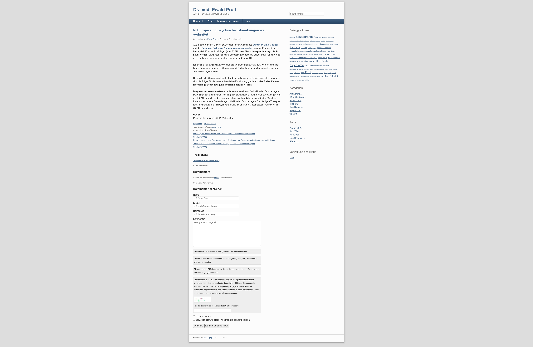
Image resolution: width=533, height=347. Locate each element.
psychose (308, 65)
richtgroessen (317, 69)
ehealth (304, 47)
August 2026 (296, 128)
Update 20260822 (200, 137)
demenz (316, 44)
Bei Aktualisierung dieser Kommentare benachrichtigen (223, 320)
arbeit (301, 41)
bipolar (323, 41)
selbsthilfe (297, 73)
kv (313, 58)
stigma (321, 73)
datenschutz (308, 44)
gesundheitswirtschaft (313, 51)
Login (247, 21)
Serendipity (207, 337)
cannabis (299, 44)
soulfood (306, 72)
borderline (293, 44)
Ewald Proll (211, 39)
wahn (318, 76)
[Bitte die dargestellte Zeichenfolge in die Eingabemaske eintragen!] (202, 299)
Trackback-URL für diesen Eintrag (206, 161)
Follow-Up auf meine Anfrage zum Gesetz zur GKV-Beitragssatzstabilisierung (224, 134)
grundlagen (331, 51)
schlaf (291, 73)
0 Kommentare (210, 124)
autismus (306, 41)
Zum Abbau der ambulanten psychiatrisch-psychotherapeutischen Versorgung (224, 144)
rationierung (326, 65)
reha (311, 69)
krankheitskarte (305, 58)
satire (335, 69)
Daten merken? (203, 316)
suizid (334, 73)
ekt (309, 48)
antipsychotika (294, 41)
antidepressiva (329, 37)
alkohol (317, 37)
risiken (331, 69)
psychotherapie (317, 65)
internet (305, 54)
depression (324, 44)
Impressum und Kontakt (228, 21)
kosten (321, 54)
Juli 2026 (294, 131)
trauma (297, 76)
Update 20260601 (200, 147)
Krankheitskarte (298, 97)
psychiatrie (216, 127)
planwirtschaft (306, 61)
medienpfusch (322, 58)
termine (292, 76)
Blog (210, 21)
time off (293, 114)
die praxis (295, 47)
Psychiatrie (197, 124)
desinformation (334, 44)
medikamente (334, 58)
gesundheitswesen (297, 51)
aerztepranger (305, 36)
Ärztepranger (296, 94)
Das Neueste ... (297, 138)
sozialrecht (315, 73)
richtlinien (325, 69)
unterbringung (304, 76)
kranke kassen (329, 54)
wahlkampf (313, 76)
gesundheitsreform (324, 48)
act (291, 37)
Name (196, 195)
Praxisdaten (295, 100)
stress (325, 73)
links (315, 58)
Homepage (198, 211)
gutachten (293, 54)
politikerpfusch (320, 61)
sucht (329, 73)
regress (306, 69)
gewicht (324, 51)
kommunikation (313, 54)
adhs (293, 37)
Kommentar (199, 219)
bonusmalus (329, 41)
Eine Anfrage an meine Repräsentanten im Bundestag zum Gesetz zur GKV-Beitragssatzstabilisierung (234, 140)
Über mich (198, 21)
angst (322, 37)
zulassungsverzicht (303, 80)
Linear (216, 178)
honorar (300, 54)
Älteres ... (294, 141)
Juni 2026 (294, 135)
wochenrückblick (329, 76)
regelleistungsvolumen (297, 69)
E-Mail (196, 203)
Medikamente (297, 107)
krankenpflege (294, 58)
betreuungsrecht (315, 41)
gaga (314, 48)
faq (311, 48)
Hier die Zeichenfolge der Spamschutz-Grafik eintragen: (216, 306)
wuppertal (293, 80)
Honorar (294, 104)
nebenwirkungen (295, 61)
